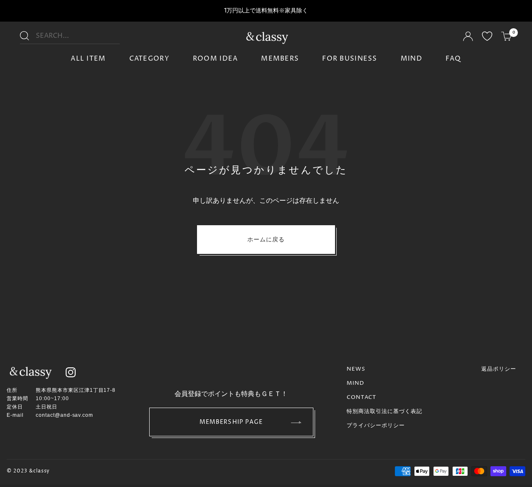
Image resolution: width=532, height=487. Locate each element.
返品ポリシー (498, 369)
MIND (411, 58)
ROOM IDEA (215, 58)
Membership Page (231, 422)
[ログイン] (468, 38)
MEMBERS (280, 58)
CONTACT (361, 397)
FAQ (453, 58)
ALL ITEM (88, 58)
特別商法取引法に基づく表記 (385, 411)
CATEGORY (149, 58)
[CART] (506, 37)
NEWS (356, 369)
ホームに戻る (266, 240)
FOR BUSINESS (349, 58)
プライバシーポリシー (376, 425)
